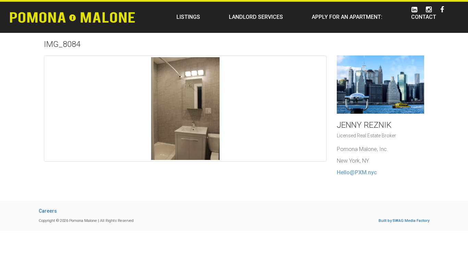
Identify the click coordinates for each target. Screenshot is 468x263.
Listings (188, 17)
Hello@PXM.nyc (357, 172)
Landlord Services (256, 17)
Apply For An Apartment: (347, 17)
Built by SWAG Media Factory (404, 220)
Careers (48, 211)
